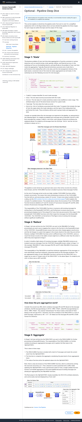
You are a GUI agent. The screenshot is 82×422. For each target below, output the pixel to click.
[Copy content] (77, 77)
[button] (75, 420)
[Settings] (79, 2)
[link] (64, 7)
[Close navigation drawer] (20, 7)
